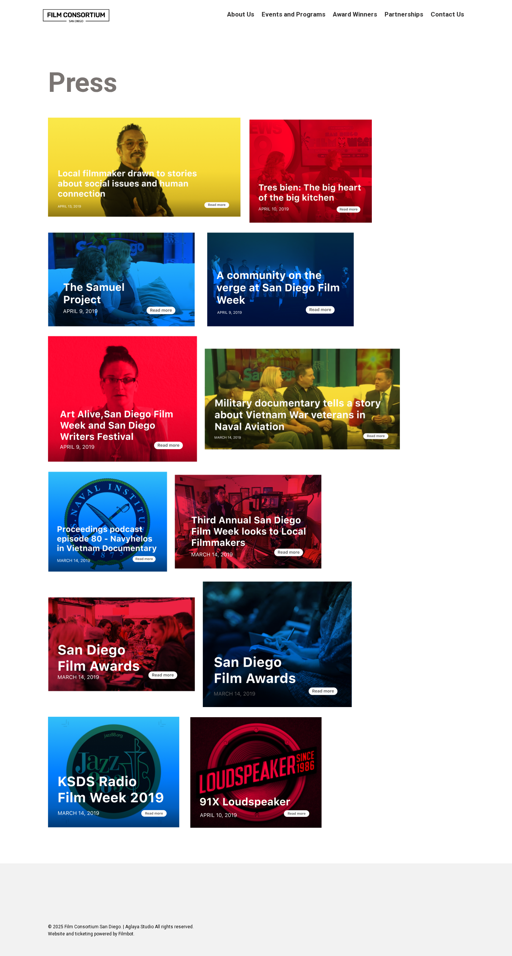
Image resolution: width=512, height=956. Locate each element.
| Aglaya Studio (138, 926)
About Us (240, 14)
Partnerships (404, 14)
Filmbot (125, 934)
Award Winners (355, 14)
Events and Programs (293, 14)
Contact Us (447, 14)
